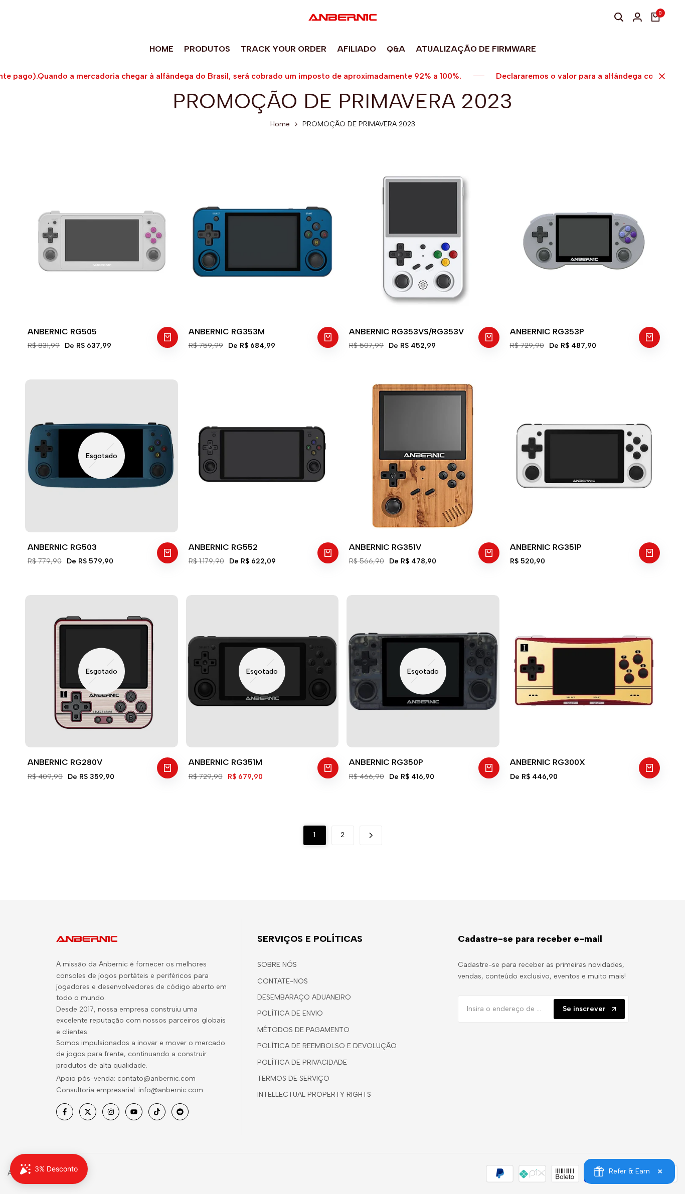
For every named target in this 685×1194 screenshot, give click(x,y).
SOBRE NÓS (277, 964)
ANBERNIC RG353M (227, 331)
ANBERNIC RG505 (62, 331)
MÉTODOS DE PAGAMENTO (303, 1030)
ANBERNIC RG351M (225, 762)
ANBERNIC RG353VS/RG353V (406, 331)
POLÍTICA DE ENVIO (290, 1013)
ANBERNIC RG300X (547, 762)
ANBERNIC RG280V (65, 762)
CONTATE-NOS (282, 981)
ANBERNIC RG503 (62, 547)
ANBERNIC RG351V (385, 547)
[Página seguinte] (371, 835)
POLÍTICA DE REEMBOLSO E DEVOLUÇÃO (327, 1046)
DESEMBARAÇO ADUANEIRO (304, 997)
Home (280, 124)
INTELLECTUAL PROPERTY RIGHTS (314, 1094)
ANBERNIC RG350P (386, 762)
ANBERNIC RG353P (547, 331)
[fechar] (660, 76)
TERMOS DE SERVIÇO (293, 1078)
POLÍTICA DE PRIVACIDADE (302, 1062)
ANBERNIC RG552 (223, 547)
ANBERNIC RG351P (546, 547)
